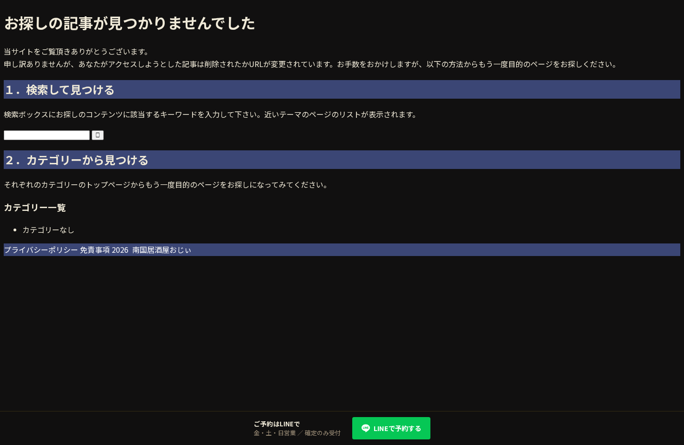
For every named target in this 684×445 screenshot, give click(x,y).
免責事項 (95, 249)
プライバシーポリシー (41, 249)
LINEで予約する (397, 428)
